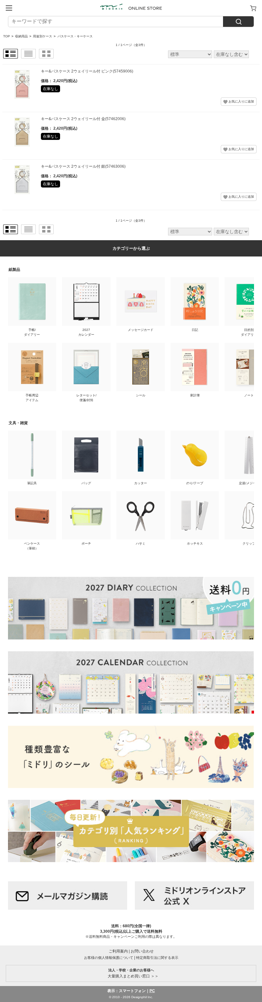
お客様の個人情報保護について (108, 958)
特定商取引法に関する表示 (157, 958)
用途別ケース (42, 36)
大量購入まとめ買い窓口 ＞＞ (131, 973)
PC (152, 991)
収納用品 (21, 36)
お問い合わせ (142, 951)
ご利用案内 (118, 951)
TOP (6, 36)
